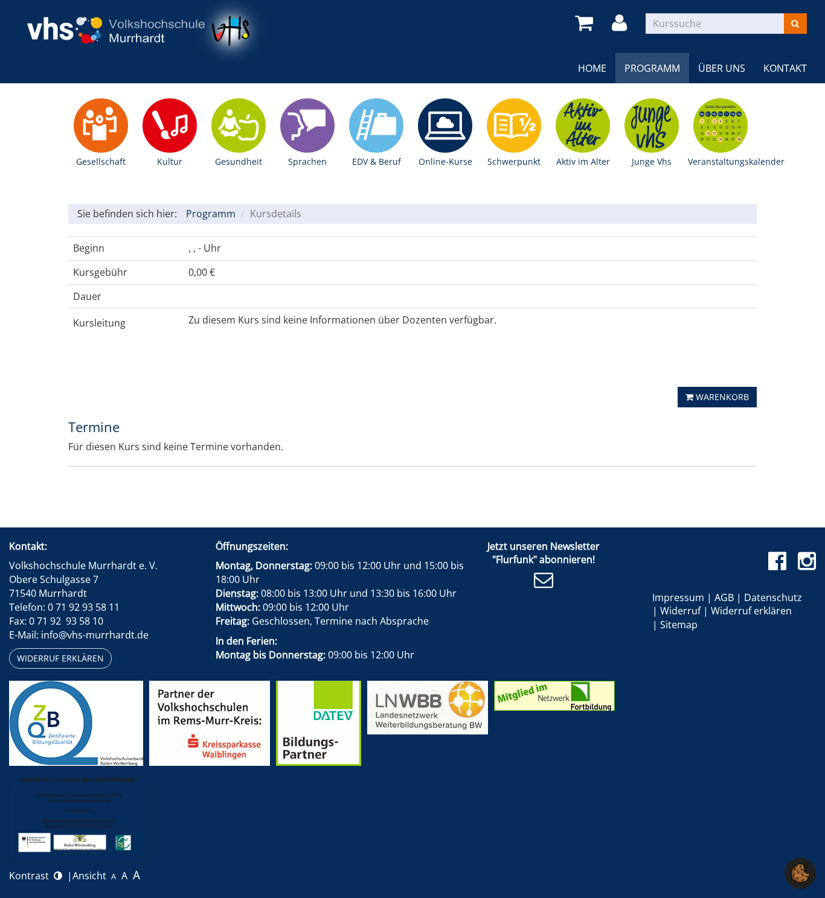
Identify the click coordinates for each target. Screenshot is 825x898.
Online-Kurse (445, 125)
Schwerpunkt (514, 125)
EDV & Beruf (376, 125)
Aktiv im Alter (582, 125)
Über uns (721, 68)
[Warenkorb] (586, 23)
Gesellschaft (100, 125)
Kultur (169, 125)
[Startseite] (143, 30)
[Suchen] (795, 23)
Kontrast (31, 875)
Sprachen (307, 125)
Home (592, 68)
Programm (652, 68)
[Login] (621, 23)
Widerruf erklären (60, 658)
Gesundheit (238, 125)
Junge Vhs (651, 125)
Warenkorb (721, 397)
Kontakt (785, 68)
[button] (800, 872)
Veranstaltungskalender (720, 125)
